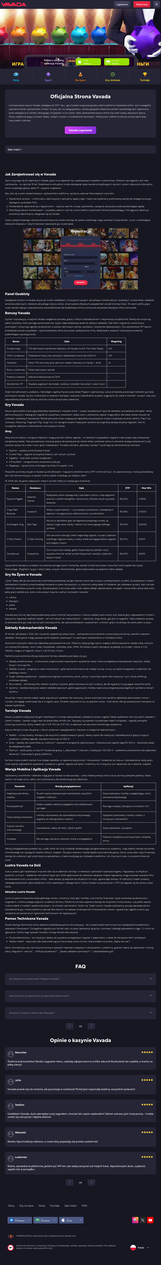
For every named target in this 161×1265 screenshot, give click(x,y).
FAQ (84, 1205)
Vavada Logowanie (80, 130)
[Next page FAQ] (91, 1026)
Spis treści (70, 1205)
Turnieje (54, 1205)
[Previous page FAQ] (69, 1026)
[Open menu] (156, 4)
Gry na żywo (26, 1205)
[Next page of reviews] (91, 1183)
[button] (157, 38)
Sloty (11, 1205)
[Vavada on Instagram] (135, 1220)
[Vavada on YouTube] (150, 1220)
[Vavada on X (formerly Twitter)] (143, 1220)
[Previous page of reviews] (69, 1183)
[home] (13, 4)
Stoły (42, 1205)
